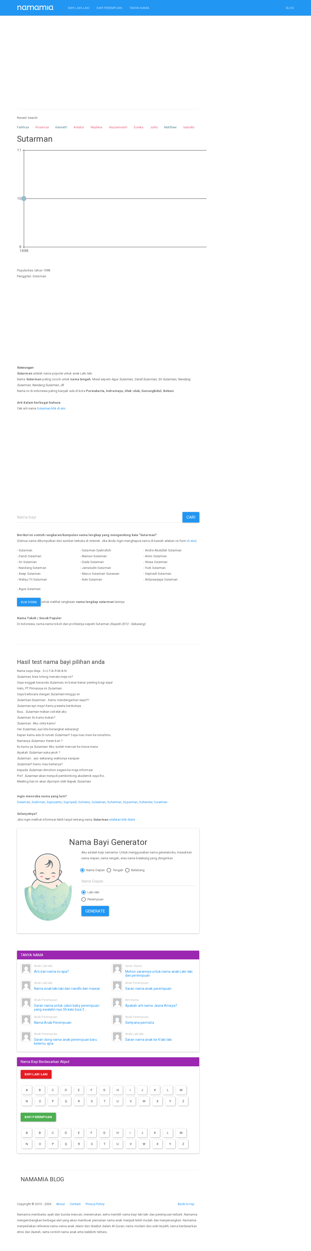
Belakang (137, 870)
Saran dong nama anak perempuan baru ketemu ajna (65, 1041)
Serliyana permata (139, 1023)
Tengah (117, 870)
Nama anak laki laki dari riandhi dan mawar (67, 988)
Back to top (186, 1204)
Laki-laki (93, 892)
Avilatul (79, 127)
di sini (191, 541)
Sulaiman (23, 802)
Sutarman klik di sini (51, 408)
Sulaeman (99, 802)
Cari (190, 517)
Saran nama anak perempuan (148, 988)
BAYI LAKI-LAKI (78, 8)
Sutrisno (84, 802)
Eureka (139, 127)
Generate (95, 911)
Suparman (130, 802)
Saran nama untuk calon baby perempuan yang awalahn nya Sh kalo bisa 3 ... (66, 1007)
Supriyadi (70, 802)
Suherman (114, 802)
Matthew (170, 127)
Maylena (97, 127)
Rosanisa (42, 127)
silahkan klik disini (122, 819)
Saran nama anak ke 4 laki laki (148, 1040)
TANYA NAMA (139, 8)
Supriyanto (54, 802)
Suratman (160, 802)
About (60, 1204)
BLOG (290, 8)
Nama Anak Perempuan (52, 1023)
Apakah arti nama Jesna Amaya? (151, 1006)
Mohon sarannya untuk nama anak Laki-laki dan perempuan (158, 973)
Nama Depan (95, 870)
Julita (154, 127)
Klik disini (29, 602)
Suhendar (145, 802)
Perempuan (95, 899)
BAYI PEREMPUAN (109, 8)
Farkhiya (23, 127)
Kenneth (61, 127)
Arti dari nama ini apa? (51, 971)
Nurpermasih (118, 127)
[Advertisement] (108, 58)
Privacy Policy (95, 1204)
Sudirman (38, 802)
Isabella (188, 127)
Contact (75, 1204)
